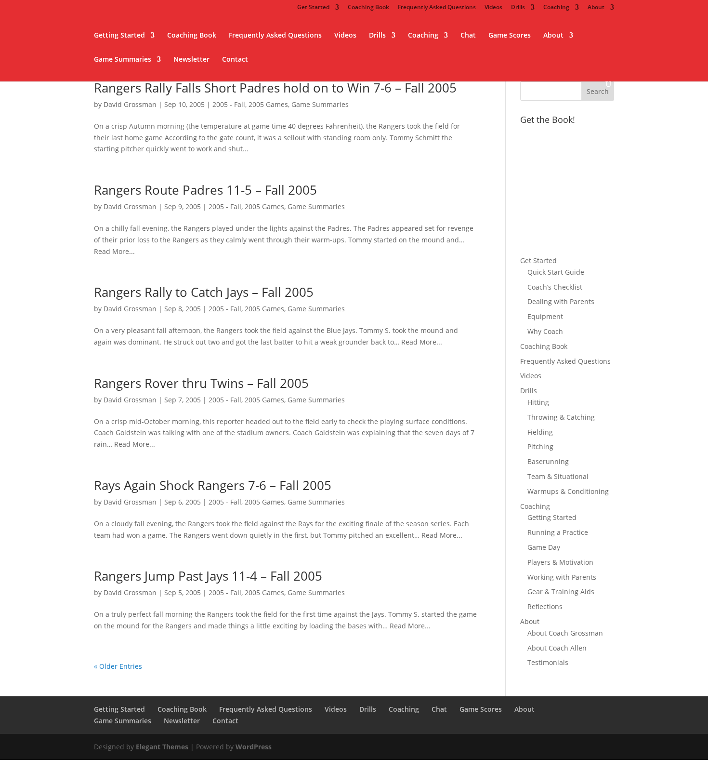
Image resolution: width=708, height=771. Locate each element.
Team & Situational (558, 476)
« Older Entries (118, 666)
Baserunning (548, 461)
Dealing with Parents (560, 301)
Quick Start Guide (555, 272)
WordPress (254, 746)
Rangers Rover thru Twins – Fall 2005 (201, 383)
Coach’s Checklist (554, 287)
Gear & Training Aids (560, 591)
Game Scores (509, 36)
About (596, 7)
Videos (493, 7)
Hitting (538, 402)
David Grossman (130, 104)
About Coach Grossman (565, 633)
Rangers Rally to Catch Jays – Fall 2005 (204, 292)
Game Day (543, 547)
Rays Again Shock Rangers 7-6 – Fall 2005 (212, 485)
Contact (235, 60)
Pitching (540, 446)
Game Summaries (122, 60)
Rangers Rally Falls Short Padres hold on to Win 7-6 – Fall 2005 (275, 87)
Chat (468, 36)
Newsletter (191, 60)
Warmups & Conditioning (568, 491)
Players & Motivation (560, 562)
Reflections (545, 606)
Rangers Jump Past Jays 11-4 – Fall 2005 (208, 576)
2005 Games (268, 104)
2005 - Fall (228, 104)
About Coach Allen (557, 647)
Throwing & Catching (561, 417)
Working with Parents (561, 577)
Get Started (313, 7)
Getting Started (119, 36)
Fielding (540, 432)
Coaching (556, 7)
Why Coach (545, 331)
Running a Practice (557, 532)
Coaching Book (368, 7)
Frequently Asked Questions (437, 7)
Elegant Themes (162, 746)
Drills (518, 7)
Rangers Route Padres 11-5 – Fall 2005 (205, 190)
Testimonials (547, 662)
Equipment (545, 316)
